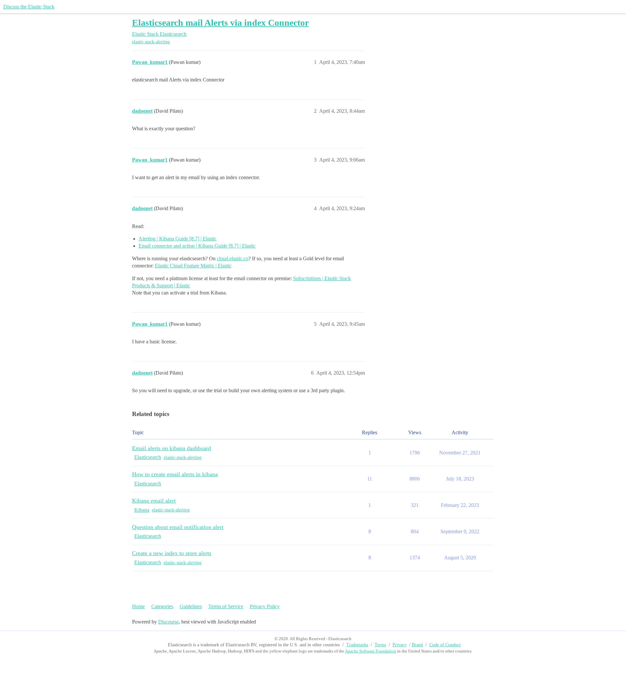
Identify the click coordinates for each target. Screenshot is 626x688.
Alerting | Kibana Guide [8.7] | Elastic (177, 238)
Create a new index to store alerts (171, 553)
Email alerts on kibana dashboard (171, 448)
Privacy (400, 644)
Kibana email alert (154, 500)
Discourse (168, 621)
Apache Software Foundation (370, 651)
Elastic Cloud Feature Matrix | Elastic (193, 265)
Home (138, 606)
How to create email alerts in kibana (175, 474)
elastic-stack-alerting (151, 41)
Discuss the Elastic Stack (28, 6)
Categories (162, 606)
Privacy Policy (265, 606)
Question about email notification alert (177, 527)
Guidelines (191, 606)
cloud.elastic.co (232, 258)
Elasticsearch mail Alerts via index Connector (220, 23)
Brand (417, 644)
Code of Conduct (445, 644)
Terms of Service (225, 606)
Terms (380, 644)
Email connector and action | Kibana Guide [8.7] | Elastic (197, 246)
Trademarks (357, 644)
